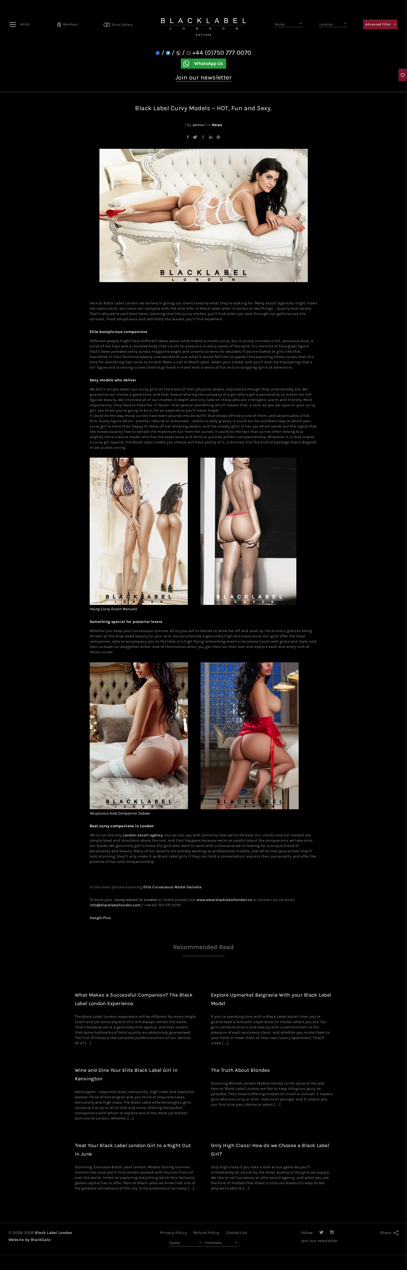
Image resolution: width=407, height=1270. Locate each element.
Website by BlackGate (29, 1239)
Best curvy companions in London (122, 826)
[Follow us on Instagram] (332, 1232)
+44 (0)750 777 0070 (221, 52)
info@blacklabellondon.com (115, 905)
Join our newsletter (204, 77)
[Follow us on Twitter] (321, 1232)
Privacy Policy (173, 1232)
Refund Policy (206, 1232)
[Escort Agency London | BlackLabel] (203, 24)
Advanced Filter (380, 24)
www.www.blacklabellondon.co (224, 899)
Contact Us (236, 1232)
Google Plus (100, 917)
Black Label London (53, 1232)
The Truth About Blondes (240, 1070)
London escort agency (143, 835)
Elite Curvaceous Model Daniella (172, 887)
